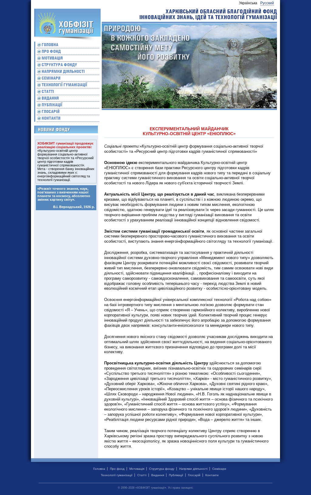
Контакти (51, 118)
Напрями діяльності (193, 468)
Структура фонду (59, 64)
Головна (50, 44)
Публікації (52, 105)
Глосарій (51, 111)
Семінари (51, 78)
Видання (50, 98)
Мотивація (52, 58)
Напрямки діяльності (63, 71)
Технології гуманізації (64, 84)
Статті (48, 91)
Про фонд (51, 51)
